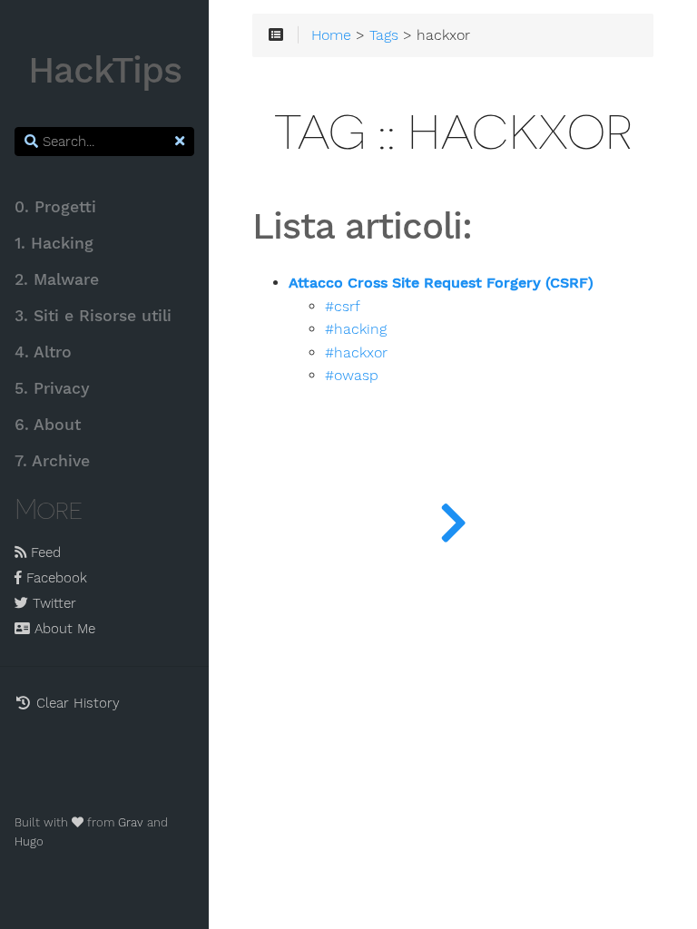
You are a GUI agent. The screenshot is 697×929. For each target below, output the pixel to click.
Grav (130, 822)
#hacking (356, 329)
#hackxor (356, 353)
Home (331, 35)
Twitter (52, 603)
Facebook (54, 578)
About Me (62, 629)
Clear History (76, 703)
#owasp (351, 375)
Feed (43, 552)
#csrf (342, 306)
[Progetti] (453, 519)
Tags (383, 35)
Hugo (29, 841)
